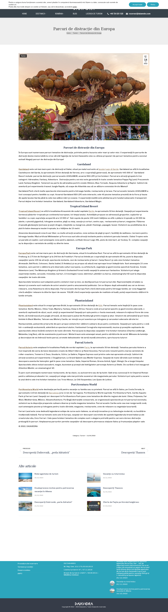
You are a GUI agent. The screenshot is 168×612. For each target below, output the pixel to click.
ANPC (20, 574)
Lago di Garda (112, 169)
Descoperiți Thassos (113, 488)
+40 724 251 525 (116, 14)
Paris (87, 347)
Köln (100, 305)
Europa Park (25, 253)
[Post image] (25, 477)
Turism (23, 56)
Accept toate (137, 5)
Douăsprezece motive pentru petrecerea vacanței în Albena (54, 490)
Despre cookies (24, 570)
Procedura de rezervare (28, 564)
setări (75, 7)
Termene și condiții (25, 567)
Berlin (91, 211)
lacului (102, 169)
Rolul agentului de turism (46, 474)
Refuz (153, 5)
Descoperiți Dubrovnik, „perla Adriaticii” (53, 502)
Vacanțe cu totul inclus (114, 474)
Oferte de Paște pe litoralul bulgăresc (121, 502)
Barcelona (54, 393)
